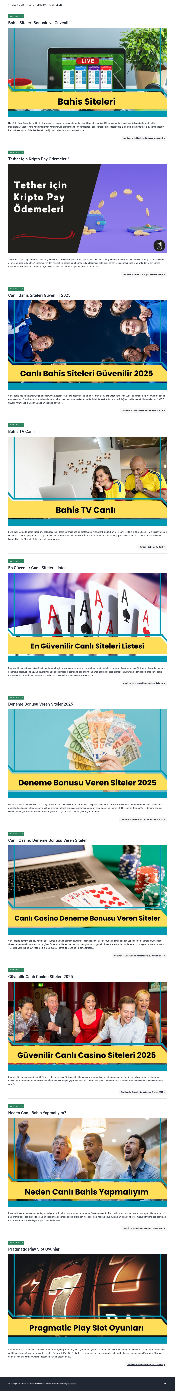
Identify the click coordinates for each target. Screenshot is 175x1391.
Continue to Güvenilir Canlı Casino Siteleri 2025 (142, 1092)
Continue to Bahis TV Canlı (151, 547)
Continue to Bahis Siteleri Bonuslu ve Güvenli (143, 138)
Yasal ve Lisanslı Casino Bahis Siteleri (35, 4)
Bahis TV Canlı (21, 431)
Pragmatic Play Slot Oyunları (34, 1249)
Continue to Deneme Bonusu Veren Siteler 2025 (142, 819)
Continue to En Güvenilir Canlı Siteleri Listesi (143, 683)
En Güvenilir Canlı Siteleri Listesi (38, 567)
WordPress (71, 1384)
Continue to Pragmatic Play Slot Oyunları (145, 1365)
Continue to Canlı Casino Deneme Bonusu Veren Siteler (138, 956)
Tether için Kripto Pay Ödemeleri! (38, 159)
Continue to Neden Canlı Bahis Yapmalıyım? (143, 1228)
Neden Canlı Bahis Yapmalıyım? (37, 1112)
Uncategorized (16, 16)
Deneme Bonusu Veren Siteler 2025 (40, 704)
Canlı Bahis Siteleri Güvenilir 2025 (39, 295)
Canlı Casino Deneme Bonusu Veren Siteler (47, 840)
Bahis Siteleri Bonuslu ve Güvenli (38, 22)
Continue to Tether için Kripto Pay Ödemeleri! (143, 274)
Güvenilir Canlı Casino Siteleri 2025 (40, 976)
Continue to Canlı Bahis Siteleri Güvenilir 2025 (142, 411)
